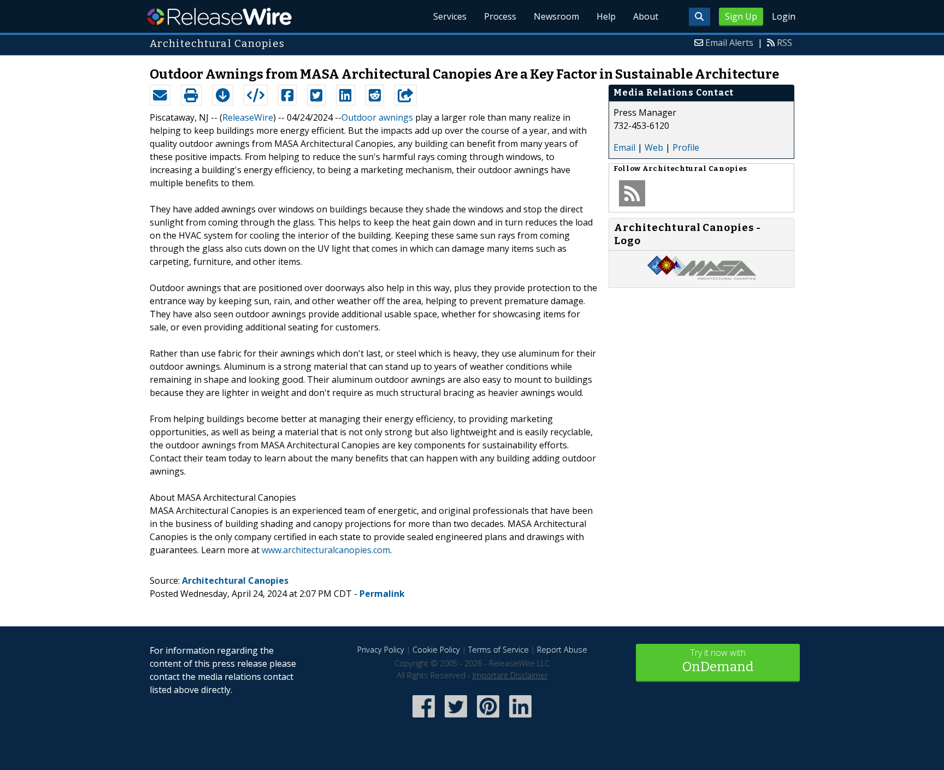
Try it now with (717, 660)
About (645, 16)
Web (654, 147)
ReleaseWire (219, 16)
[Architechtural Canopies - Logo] (701, 276)
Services (450, 16)
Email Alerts (729, 43)
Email (624, 147)
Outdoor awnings (377, 117)
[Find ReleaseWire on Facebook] (424, 718)
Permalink (382, 594)
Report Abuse (562, 649)
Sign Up (741, 16)
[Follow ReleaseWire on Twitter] (456, 718)
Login (783, 16)
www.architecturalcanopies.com (326, 550)
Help (606, 16)
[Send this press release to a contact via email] (160, 95)
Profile (685, 147)
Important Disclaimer (510, 675)
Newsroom (556, 16)
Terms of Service (498, 649)
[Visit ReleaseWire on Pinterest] (488, 718)
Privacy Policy (380, 649)
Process (500, 16)
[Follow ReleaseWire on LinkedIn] (520, 718)
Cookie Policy (436, 649)
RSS (784, 43)
